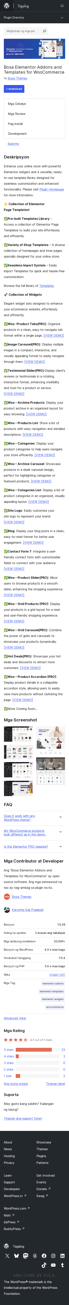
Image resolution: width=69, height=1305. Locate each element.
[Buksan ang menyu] (63, 6)
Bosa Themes (17, 78)
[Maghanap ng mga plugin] (44, 31)
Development (17, 134)
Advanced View (15, 1018)
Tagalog (18, 1246)
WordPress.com (17, 1208)
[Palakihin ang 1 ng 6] (28, 731)
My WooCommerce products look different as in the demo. (25, 832)
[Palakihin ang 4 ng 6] (28, 786)
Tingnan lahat (55, 1084)
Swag (42, 1196)
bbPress (11, 1222)
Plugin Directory (14, 17)
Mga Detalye (17, 104)
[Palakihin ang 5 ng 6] (60, 731)
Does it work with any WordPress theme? (19, 817)
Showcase (43, 1142)
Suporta (13, 144)
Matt (9, 1215)
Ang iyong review (16, 1084)
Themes (42, 1149)
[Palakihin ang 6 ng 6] (60, 762)
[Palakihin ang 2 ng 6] (28, 750)
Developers (12, 1189)
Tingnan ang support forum (23, 1118)
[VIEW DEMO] (54, 335)
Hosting (9, 1156)
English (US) (57, 974)
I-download (14, 88)
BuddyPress (14, 1229)
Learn (8, 1175)
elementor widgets (53, 999)
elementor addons (53, 983)
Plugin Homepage (51, 189)
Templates (46, 286)
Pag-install (15, 124)
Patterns (42, 1163)
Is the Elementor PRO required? (26, 846)
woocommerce (55, 1007)
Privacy (9, 1163)
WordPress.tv (15, 1196)
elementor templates (52, 991)
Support (9, 1182)
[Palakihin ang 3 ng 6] (28, 767)
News (8, 1149)
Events (41, 1182)
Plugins (41, 1156)
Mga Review (16, 114)
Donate (43, 1189)
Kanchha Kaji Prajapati (28, 910)
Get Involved (45, 1175)
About (8, 1142)
